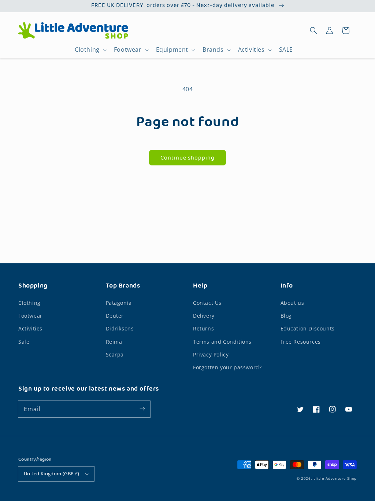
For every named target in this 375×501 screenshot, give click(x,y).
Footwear (128, 50)
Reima (114, 341)
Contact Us (207, 302)
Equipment (172, 50)
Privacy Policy (211, 354)
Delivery (204, 315)
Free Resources (301, 341)
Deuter (115, 315)
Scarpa (115, 354)
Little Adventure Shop (335, 478)
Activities (251, 50)
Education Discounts (308, 328)
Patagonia (119, 302)
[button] (313, 30)
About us (292, 302)
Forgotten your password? (227, 367)
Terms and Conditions (222, 341)
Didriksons (120, 328)
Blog (286, 315)
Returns (203, 328)
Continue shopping (187, 158)
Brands (213, 50)
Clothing (87, 50)
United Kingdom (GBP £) (51, 473)
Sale (23, 341)
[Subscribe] (142, 409)
